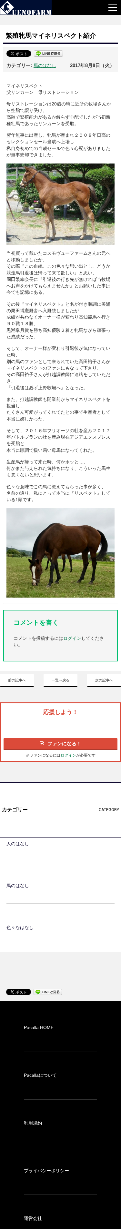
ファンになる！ (64, 743)
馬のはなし (45, 65)
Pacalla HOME (39, 1027)
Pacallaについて (40, 1075)
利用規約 (33, 1123)
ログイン (72, 638)
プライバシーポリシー (46, 1170)
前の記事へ (17, 680)
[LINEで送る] (48, 53)
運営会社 (33, 1218)
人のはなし (17, 843)
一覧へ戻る (60, 680)
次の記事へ (104, 680)
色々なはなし (20, 927)
